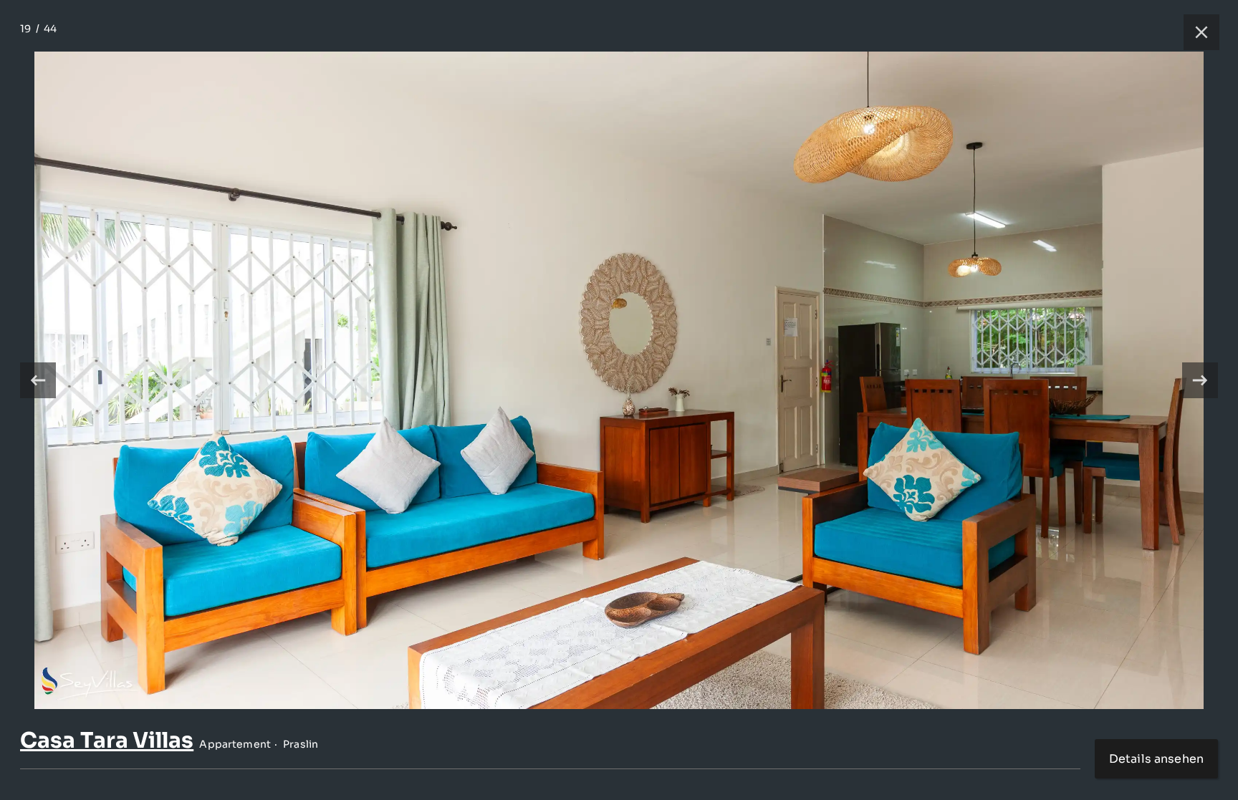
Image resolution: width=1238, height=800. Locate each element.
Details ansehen (1156, 758)
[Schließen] (1194, 32)
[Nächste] (1200, 380)
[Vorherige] (38, 380)
